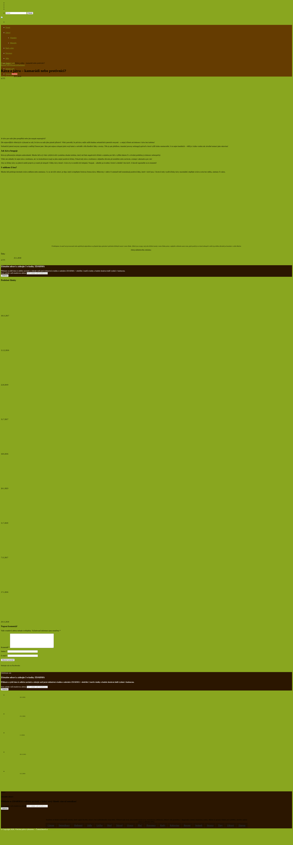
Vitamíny (13, 38)
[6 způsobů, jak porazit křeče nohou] (17, 410)
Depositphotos (157, 250)
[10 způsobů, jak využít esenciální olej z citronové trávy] (23, 613)
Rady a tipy (9, 48)
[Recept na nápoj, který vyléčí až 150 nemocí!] (23, 549)
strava (210, 825)
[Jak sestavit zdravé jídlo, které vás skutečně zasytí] (23, 480)
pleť (140, 825)
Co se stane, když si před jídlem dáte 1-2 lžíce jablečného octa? (30, 449)
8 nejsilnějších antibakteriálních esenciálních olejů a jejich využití (31, 346)
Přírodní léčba (15, 65)
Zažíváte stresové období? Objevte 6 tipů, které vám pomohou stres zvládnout (37, 380)
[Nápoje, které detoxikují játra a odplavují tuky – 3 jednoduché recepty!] (23, 307)
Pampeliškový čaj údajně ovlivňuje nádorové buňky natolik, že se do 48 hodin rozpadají (48, 771)
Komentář (5, 647)
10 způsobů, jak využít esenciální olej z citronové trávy (26, 617)
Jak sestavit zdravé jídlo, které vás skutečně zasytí (24, 484)
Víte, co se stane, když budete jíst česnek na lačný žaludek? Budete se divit (44, 752)
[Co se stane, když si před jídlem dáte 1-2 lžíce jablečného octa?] (18, 445)
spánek (198, 825)
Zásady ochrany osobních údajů (16, 7)
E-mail (4, 656)
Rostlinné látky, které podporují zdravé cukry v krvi (36, 733)
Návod (119, 825)
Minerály (13, 43)
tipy (220, 825)
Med (109, 825)
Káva (7, 256)
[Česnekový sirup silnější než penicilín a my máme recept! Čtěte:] (11, 729)
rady (162, 825)
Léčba (100, 825)
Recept (187, 825)
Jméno (4, 651)
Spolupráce (9, 3)
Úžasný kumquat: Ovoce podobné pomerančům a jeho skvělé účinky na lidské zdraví (41, 518)
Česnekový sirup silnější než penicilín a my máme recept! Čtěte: (40, 714)
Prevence (8, 53)
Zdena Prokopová (7, 76)
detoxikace (64, 825)
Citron (51, 825)
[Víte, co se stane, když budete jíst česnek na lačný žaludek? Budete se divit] (11, 768)
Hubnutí (78, 825)
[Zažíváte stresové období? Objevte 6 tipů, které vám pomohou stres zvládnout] (23, 376)
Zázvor (242, 825)
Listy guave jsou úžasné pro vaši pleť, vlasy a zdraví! (26, 587)
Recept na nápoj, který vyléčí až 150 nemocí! (22, 553)
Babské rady (10, 63)
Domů (7, 27)
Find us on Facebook (8, 668)
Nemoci (11, 74)
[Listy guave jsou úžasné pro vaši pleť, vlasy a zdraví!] (20, 583)
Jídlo (7, 58)
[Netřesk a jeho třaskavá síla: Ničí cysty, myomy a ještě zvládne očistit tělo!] (11, 710)
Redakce (8, 5)
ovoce (130, 825)
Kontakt (8, 9)
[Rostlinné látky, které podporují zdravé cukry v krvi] (11, 748)
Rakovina (174, 825)
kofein (11, 256)
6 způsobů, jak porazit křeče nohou (17, 415)
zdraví (230, 825)
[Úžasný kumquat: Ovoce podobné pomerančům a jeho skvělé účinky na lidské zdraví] (23, 514)
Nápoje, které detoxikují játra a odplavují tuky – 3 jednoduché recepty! (34, 311)
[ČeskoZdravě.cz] (8, 18)
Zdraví (7, 33)
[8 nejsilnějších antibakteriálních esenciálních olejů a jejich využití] (21, 341)
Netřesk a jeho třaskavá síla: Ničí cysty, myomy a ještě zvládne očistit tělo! (44, 695)
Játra (2, 256)
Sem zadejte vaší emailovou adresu (13, 273)
